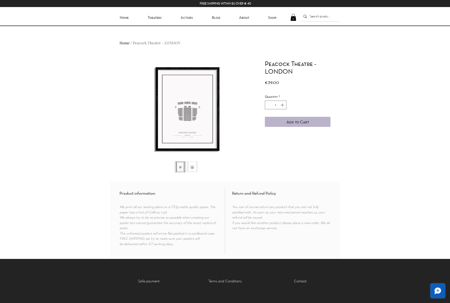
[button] (293, 17)
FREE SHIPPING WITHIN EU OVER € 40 (225, 3)
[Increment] (283, 105)
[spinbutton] (275, 105)
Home (125, 42)
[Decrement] (268, 105)
